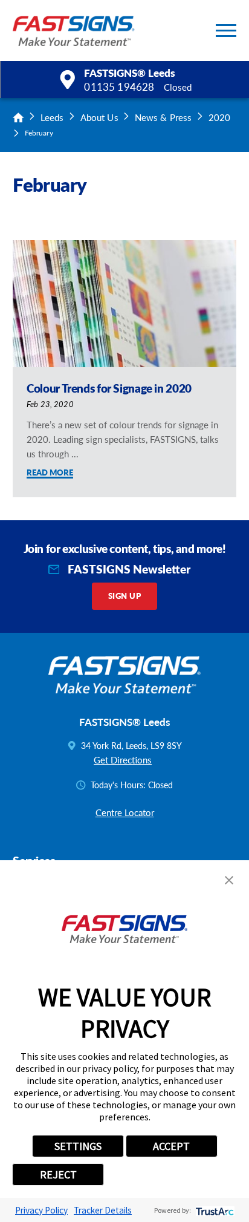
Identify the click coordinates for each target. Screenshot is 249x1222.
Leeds (52, 117)
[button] (226, 30)
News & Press (163, 117)
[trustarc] (213, 1210)
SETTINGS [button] (78, 1146)
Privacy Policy (41, 1210)
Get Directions (123, 760)
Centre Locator (124, 812)
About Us (99, 117)
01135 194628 (119, 87)
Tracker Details (103, 1210)
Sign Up (124, 595)
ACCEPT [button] (171, 1146)
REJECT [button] (58, 1174)
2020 (219, 117)
